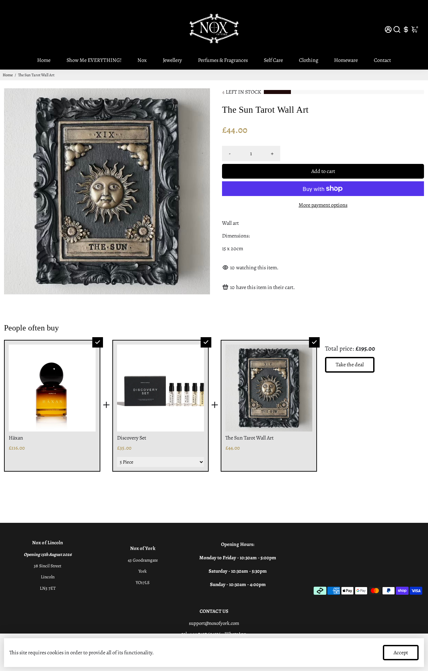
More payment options (323, 205)
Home (43, 60)
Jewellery (172, 60)
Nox (142, 60)
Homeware (346, 60)
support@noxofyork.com (214, 623)
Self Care (273, 60)
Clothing (308, 60)
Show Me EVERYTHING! (94, 60)
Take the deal (350, 364)
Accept (401, 652)
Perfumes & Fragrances (223, 60)
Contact (382, 60)
